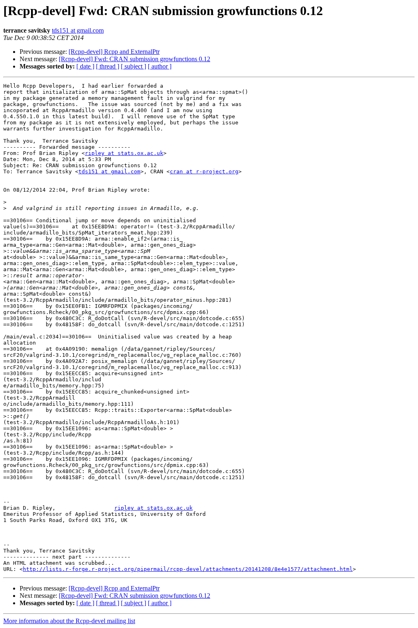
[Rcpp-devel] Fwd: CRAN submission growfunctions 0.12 (134, 58)
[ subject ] (133, 66)
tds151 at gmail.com (78, 30)
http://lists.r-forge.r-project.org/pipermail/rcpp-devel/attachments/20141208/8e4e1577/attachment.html (188, 569)
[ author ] (159, 66)
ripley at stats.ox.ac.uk (124, 153)
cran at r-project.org (204, 171)
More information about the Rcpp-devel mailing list (69, 620)
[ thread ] (107, 66)
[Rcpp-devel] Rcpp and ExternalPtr (114, 51)
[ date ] (85, 66)
